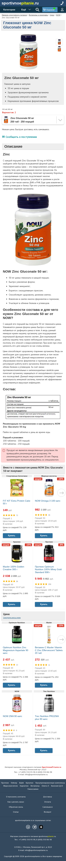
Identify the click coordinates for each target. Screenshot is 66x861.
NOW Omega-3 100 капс (47, 500)
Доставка (47, 796)
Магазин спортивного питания (14, 15)
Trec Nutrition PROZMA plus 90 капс (47, 717)
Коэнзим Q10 (57, 786)
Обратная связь (16, 807)
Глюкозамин (33, 789)
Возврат (47, 812)
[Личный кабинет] (62, 9)
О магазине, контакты (16, 796)
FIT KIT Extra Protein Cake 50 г (16, 502)
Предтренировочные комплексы (50, 783)
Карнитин (24, 786)
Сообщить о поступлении (21, 137)
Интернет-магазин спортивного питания (33, 767)
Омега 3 (45, 786)
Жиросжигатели (10, 786)
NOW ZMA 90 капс (12, 716)
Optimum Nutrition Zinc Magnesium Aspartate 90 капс (15, 650)
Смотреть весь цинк (12, 617)
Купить (11, 535)
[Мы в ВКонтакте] (26, 827)
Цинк (52, 15)
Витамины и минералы (38, 15)
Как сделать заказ (16, 802)
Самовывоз (47, 807)
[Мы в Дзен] (39, 827)
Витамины (35, 786)
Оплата (47, 802)
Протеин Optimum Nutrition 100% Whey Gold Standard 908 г (48, 569)
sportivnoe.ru (20, 3)
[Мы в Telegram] (33, 827)
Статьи (16, 812)
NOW (58, 15)
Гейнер (14, 783)
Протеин (5, 783)
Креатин (29, 783)
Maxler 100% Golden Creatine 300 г (13, 568)
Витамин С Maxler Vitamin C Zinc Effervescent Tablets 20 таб (49, 650)
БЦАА (21, 783)
